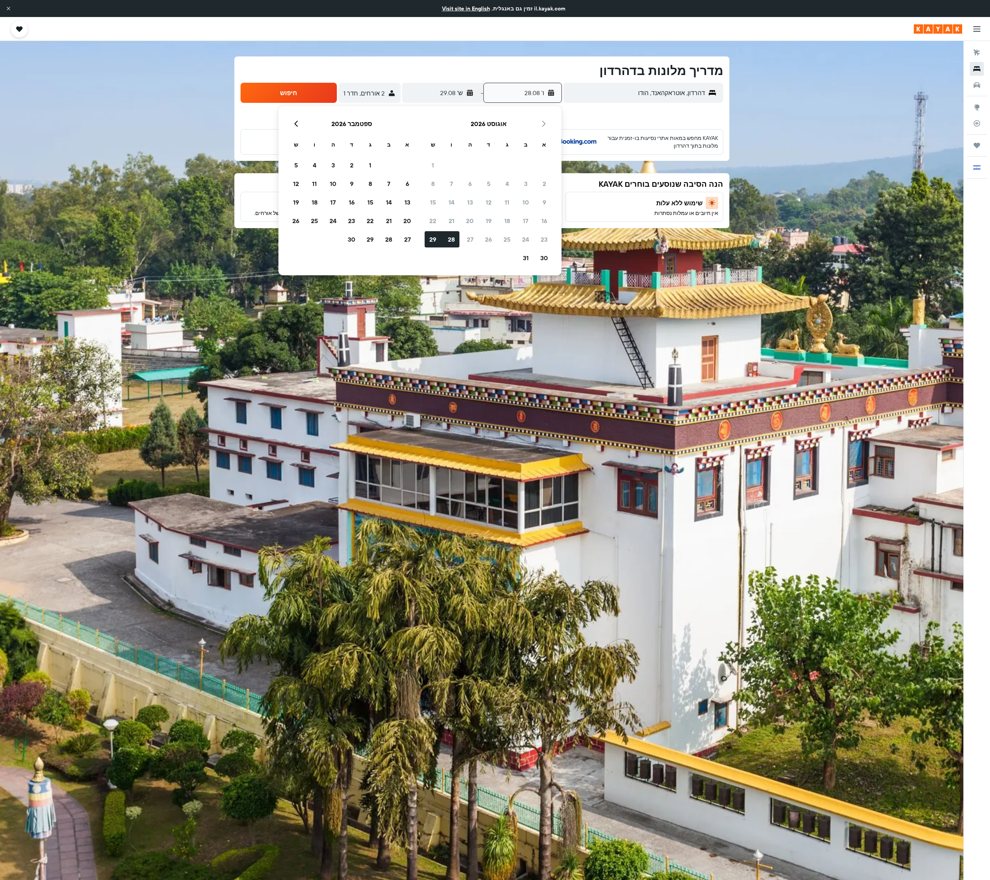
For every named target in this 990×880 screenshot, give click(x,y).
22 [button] (432, 221)
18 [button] (507, 221)
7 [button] (451, 184)
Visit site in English (466, 8)
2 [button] (544, 184)
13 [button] (470, 202)
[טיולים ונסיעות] (977, 145)
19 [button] (489, 221)
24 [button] (525, 239)
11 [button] (507, 202)
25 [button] (507, 239)
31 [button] (526, 258)
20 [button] (470, 221)
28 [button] (451, 239)
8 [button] (433, 184)
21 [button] (451, 221)
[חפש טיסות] (977, 52)
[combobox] (636, 92)
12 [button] (489, 202)
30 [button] (544, 258)
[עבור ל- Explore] (977, 107)
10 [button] (525, 202)
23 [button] (544, 239)
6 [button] (470, 184)
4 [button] (507, 184)
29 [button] (432, 239)
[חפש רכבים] (977, 85)
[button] (8, 8)
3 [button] (525, 184)
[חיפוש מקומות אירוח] (977, 69)
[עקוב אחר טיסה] (977, 123)
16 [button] (544, 221)
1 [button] (433, 165)
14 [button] (451, 202)
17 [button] (525, 221)
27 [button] (470, 239)
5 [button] (488, 184)
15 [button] (433, 202)
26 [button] (488, 239)
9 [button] (544, 202)
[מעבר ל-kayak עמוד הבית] (938, 29)
